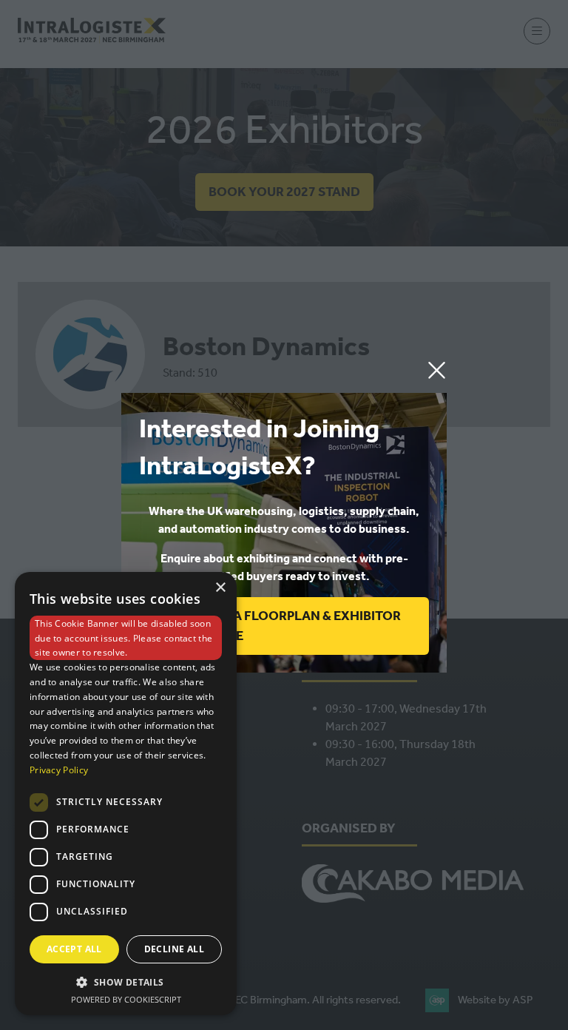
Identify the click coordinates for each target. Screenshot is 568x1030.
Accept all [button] (74, 949)
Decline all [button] (174, 949)
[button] (437, 370)
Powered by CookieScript (126, 999)
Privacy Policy (59, 770)
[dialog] (126, 793)
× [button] (220, 587)
